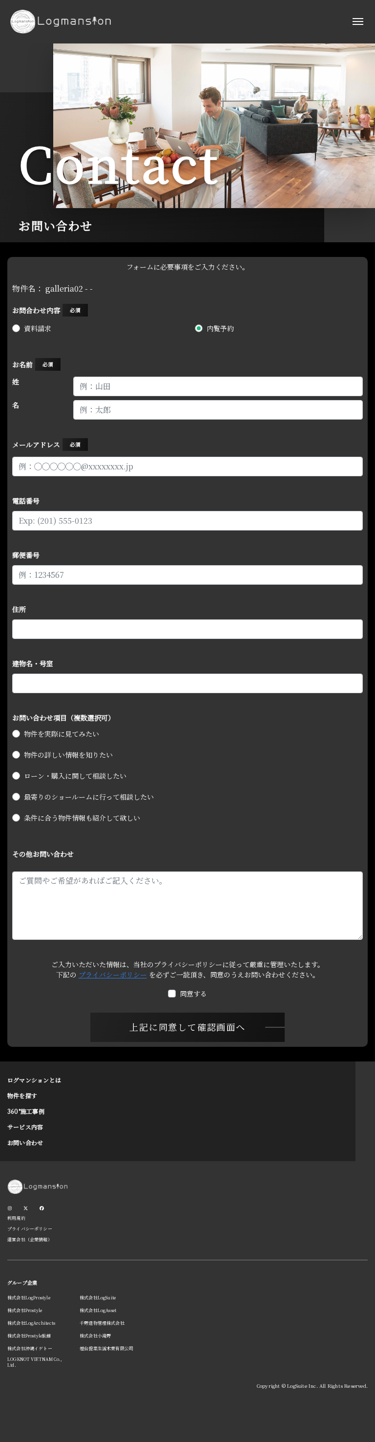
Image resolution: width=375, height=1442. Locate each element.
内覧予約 (220, 328)
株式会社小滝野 (95, 1336)
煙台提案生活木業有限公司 (106, 1348)
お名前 (32, 364)
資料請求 (37, 328)
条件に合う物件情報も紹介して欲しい (82, 818)
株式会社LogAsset (98, 1310)
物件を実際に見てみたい (61, 734)
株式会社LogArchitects (31, 1323)
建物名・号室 (32, 663)
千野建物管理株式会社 (102, 1323)
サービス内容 (25, 1127)
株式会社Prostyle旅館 (29, 1336)
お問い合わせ (25, 1142)
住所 (19, 609)
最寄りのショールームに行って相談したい (89, 797)
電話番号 (26, 501)
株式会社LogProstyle (28, 1297)
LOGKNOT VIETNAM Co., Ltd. (34, 1362)
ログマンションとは (34, 1080)
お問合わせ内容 (46, 310)
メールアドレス (46, 444)
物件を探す (22, 1095)
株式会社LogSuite (98, 1297)
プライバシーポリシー (113, 974)
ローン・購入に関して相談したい (75, 776)
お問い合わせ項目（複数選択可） (63, 717)
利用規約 (16, 1218)
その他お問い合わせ (43, 854)
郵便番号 (26, 555)
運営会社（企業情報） (29, 1239)
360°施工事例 (25, 1111)
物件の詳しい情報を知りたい (68, 755)
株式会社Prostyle (24, 1310)
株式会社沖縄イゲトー (29, 1348)
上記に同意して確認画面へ (187, 1026)
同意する (193, 993)
